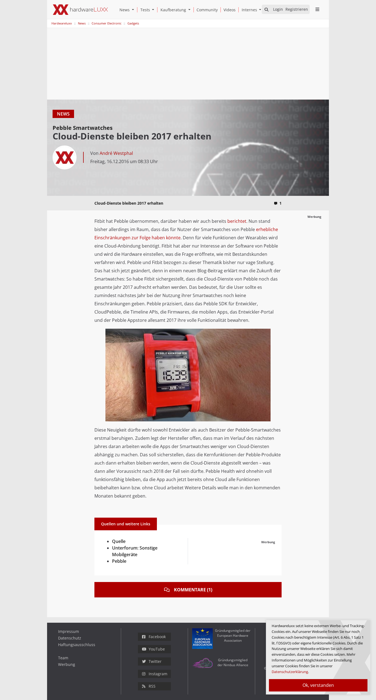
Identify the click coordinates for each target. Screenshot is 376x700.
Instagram (158, 673)
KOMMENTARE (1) (193, 590)
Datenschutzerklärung (290, 671)
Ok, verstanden (318, 685)
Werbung (66, 664)
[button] (134, 9)
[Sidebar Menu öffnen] (317, 9)
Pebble (119, 561)
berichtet (236, 221)
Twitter (155, 661)
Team (63, 657)
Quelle (119, 541)
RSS (152, 686)
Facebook (157, 636)
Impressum (68, 631)
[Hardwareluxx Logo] (80, 9)
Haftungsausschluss (76, 644)
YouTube (157, 649)
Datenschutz (69, 638)
